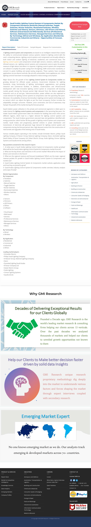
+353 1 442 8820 (85, 485)
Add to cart (79, 79)
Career (72, 2)
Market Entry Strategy (73, 7)
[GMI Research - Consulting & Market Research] (10, 7)
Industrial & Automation (78, 217)
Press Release (64, 2)
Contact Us (78, 2)
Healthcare (74, 208)
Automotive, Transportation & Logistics (80, 178)
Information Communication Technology (79, 213)
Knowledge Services (7, 485)
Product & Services (49, 7)
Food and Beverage (77, 205)
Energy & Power (76, 202)
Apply (48, 488)
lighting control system (11, 62)
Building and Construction (32, 485)
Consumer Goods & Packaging (80, 195)
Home (3, 15)
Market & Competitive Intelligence (7, 481)
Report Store (60, 7)
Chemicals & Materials (78, 192)
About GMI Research (53, 2)
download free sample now (79, 25)
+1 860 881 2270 (82, 483)
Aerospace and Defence (78, 174)
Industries (85, 7)
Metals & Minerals (76, 220)
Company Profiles (6, 495)
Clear (84, 53)
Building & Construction (78, 189)
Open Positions (51, 485)
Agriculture (74, 182)
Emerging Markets (6, 492)
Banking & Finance (76, 186)
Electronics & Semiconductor (79, 199)
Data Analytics (5, 488)
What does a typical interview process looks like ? (55, 481)
